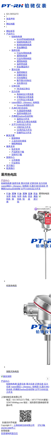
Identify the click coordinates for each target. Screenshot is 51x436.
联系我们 (10, 168)
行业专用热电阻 (24, 58)
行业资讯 (16, 163)
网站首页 (10, 31)
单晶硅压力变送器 (25, 94)
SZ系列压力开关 (24, 130)
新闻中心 (10, 157)
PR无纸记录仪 (23, 89)
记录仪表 (16, 86)
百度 (3, 433)
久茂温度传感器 (24, 111)
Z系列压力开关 (24, 127)
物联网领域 (17, 144)
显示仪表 (16, 69)
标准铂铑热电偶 (24, 45)
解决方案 (10, 135)
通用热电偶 (22, 56)
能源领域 (16, 138)
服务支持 (10, 146)
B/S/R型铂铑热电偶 (25, 39)
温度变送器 (22, 64)
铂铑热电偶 (17, 36)
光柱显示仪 (22, 83)
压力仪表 (16, 91)
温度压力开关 (23, 119)
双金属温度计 (23, 67)
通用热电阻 (22, 61)
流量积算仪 (22, 75)
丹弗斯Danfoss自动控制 (22, 116)
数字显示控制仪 (24, 80)
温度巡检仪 (22, 72)
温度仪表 (16, 50)
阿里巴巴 (13, 433)
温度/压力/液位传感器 (27, 122)
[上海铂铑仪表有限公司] (24, 9)
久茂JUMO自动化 (20, 108)
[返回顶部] (6, 376)
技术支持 (16, 149)
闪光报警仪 (22, 78)
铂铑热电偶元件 (24, 42)
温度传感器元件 (24, 113)
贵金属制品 (22, 47)
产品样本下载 (18, 152)
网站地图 (10, 24)
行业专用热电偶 (24, 53)
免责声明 (10, 19)
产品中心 (10, 34)
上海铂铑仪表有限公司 (24, 425)
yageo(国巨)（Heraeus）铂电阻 (25, 102)
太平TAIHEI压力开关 (21, 124)
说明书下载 (17, 154)
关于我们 (10, 165)
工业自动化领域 (19, 141)
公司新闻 (16, 160)
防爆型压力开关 (24, 133)
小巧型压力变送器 (25, 100)
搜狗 (7, 433)
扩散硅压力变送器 (25, 97)
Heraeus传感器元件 (25, 105)
